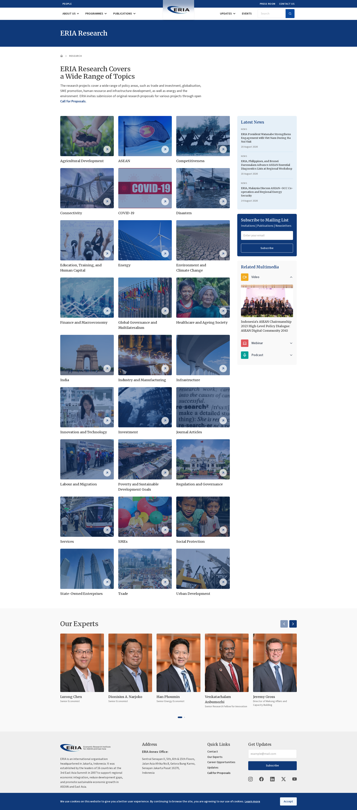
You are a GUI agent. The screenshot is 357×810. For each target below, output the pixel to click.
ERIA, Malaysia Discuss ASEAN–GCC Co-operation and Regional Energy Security (267, 191)
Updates (226, 14)
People (67, 4)
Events (247, 14)
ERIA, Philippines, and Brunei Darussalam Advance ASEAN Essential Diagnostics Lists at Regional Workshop (266, 165)
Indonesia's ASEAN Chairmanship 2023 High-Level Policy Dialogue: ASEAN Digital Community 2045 (266, 326)
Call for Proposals (218, 773)
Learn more (252, 801)
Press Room (267, 4)
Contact (212, 752)
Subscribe (267, 248)
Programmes (94, 14)
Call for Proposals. (73, 101)
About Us (69, 14)
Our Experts (214, 757)
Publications (122, 14)
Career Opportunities (221, 762)
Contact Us (287, 4)
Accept (288, 801)
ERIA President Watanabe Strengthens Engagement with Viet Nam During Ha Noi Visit (266, 138)
